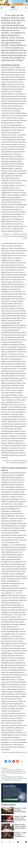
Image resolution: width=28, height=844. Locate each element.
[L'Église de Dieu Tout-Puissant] (14, 8)
